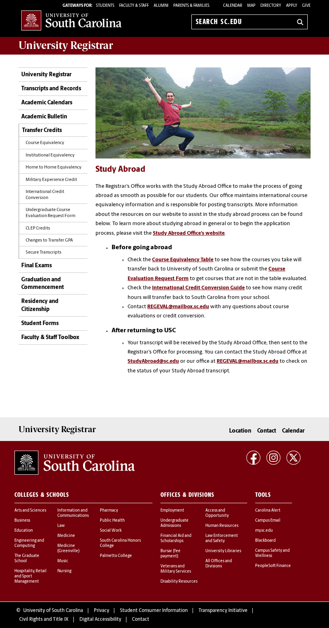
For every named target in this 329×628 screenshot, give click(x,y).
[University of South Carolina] (74, 462)
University (65, 45)
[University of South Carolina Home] (71, 20)
